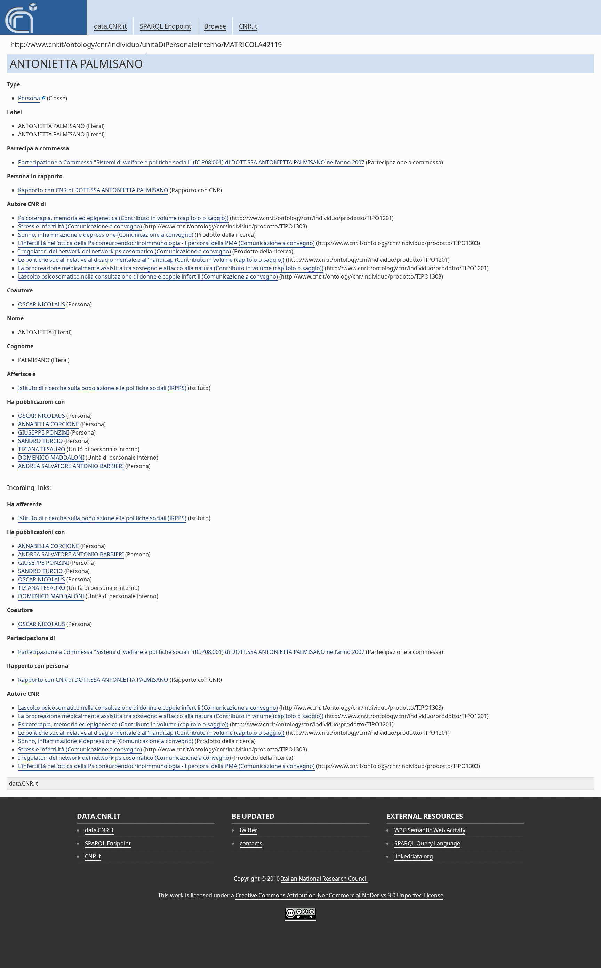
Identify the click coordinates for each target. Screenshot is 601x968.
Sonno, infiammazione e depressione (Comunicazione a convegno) (105, 235)
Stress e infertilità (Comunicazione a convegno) (80, 226)
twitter (248, 830)
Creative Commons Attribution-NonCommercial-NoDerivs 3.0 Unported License (339, 895)
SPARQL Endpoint (165, 26)
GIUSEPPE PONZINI (43, 432)
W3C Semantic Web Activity (429, 830)
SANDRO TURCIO (40, 441)
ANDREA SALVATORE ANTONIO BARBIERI (71, 466)
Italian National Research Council (324, 878)
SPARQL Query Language (427, 843)
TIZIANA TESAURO (41, 449)
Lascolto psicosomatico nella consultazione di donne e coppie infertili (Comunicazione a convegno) (148, 276)
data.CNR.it (110, 26)
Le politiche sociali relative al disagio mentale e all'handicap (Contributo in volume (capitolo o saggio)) (151, 260)
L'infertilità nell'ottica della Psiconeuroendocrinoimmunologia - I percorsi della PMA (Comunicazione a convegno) (166, 243)
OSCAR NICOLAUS (41, 304)
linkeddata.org (413, 856)
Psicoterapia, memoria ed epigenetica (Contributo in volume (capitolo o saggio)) (123, 218)
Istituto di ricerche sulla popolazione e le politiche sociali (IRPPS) (102, 388)
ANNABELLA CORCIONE (48, 424)
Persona (29, 98)
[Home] (43, 17)
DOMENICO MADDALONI (51, 457)
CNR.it (248, 26)
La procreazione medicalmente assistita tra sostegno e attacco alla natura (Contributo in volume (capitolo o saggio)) (170, 268)
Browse (215, 26)
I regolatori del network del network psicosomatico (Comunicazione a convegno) (124, 251)
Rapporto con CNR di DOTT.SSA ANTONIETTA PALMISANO (93, 190)
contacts (251, 843)
